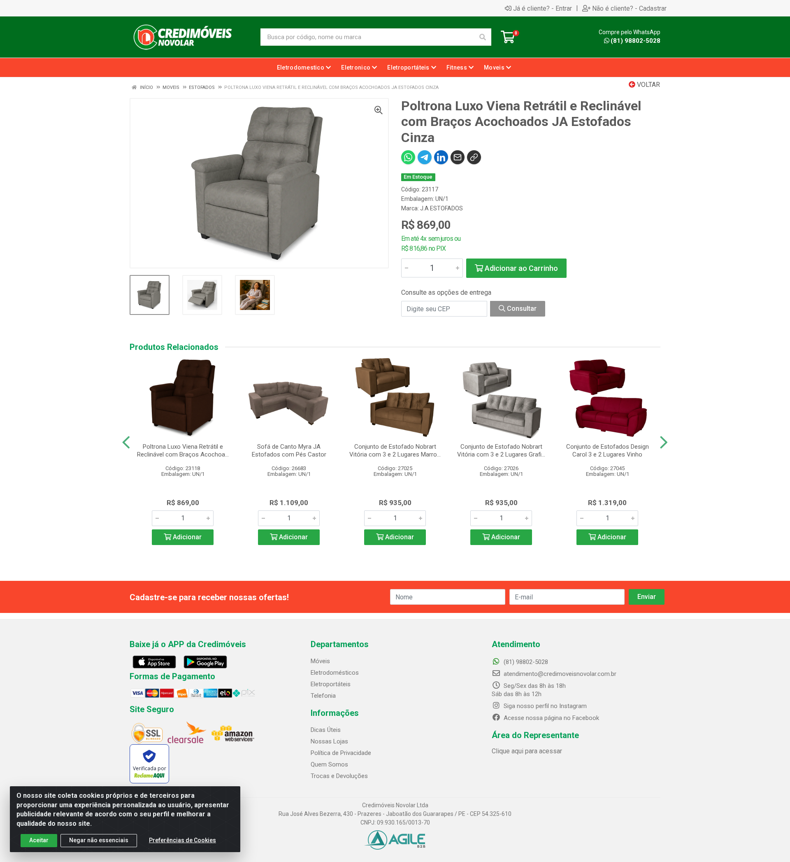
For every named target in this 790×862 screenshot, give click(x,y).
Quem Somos (329, 764)
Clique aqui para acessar (527, 751)
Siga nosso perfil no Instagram (544, 706)
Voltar (647, 85)
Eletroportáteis (331, 684)
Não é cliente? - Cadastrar (629, 8)
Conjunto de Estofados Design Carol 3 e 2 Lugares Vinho (607, 450)
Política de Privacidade (341, 753)
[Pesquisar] (482, 37)
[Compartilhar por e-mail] (458, 157)
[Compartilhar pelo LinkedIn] (441, 157)
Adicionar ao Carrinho (520, 268)
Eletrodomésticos (335, 672)
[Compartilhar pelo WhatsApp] (408, 157)
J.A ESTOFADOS (441, 208)
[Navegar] (126, 442)
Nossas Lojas (329, 741)
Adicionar (186, 537)
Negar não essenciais (98, 840)
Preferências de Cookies (182, 840)
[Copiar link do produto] (474, 157)
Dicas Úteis (326, 730)
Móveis (320, 661)
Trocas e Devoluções (339, 776)
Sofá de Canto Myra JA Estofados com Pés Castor (289, 450)
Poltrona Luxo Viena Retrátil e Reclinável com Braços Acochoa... (183, 450)
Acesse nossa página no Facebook (550, 718)
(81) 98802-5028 (635, 40)
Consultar (521, 308)
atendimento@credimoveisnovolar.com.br (560, 674)
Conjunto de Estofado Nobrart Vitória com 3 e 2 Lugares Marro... (395, 450)
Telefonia (323, 695)
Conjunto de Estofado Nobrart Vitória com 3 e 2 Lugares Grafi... (501, 450)
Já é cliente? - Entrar (542, 8)
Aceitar (39, 840)
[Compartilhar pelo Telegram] (425, 157)
